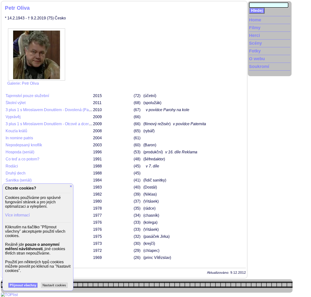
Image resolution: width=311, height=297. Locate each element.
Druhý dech (16, 173)
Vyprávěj (13, 117)
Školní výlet (16, 103)
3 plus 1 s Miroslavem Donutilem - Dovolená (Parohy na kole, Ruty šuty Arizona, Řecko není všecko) (92, 110)
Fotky (255, 51)
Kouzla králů (16, 131)
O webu (257, 58)
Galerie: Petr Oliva (23, 83)
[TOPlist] (9, 295)
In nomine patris (19, 138)
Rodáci (12, 166)
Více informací (17, 215)
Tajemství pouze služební (27, 96)
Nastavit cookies (54, 285)
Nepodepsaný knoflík (24, 145)
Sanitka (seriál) (19, 180)
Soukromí (259, 66)
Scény (255, 43)
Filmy (254, 27)
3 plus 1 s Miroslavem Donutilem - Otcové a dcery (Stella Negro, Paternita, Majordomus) (81, 124)
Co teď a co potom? (22, 159)
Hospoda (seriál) (20, 152)
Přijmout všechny (23, 285)
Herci (254, 35)
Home (255, 19)
